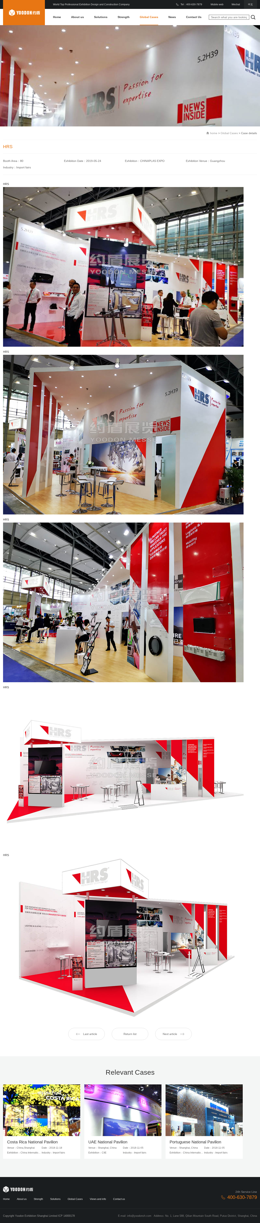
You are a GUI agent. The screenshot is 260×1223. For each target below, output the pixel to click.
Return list (130, 1034)
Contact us (119, 1199)
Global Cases (149, 17)
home (213, 133)
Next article (170, 1034)
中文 (250, 4)
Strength (124, 17)
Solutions (100, 17)
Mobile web (217, 4)
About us (77, 17)
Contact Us (194, 17)
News (172, 17)
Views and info (98, 1199)
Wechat (236, 4)
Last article (90, 1034)
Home (57, 17)
